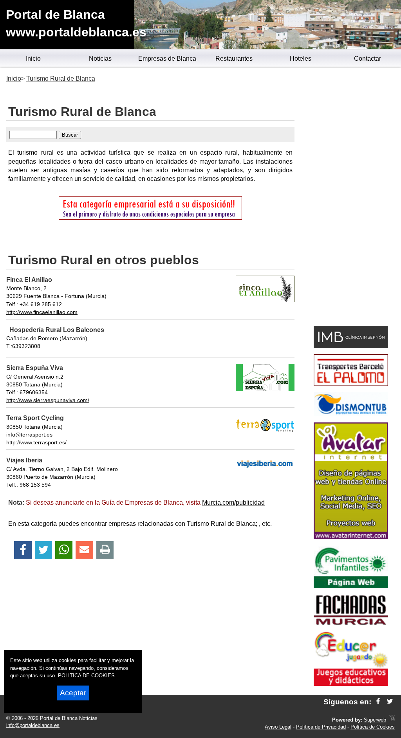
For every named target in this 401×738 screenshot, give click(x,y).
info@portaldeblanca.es (33, 725)
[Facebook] (23, 550)
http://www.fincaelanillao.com (42, 312)
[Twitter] (43, 550)
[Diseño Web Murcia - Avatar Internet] (392, 720)
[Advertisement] (351, 198)
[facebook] (378, 702)
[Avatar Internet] (351, 537)
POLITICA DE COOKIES (86, 675)
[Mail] (84, 550)
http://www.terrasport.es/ (36, 442)
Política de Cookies (372, 727)
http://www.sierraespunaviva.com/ (47, 400)
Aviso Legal (278, 727)
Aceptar (73, 693)
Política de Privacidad (321, 727)
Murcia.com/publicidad (233, 502)
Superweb (375, 720)
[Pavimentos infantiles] (351, 586)
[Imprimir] (105, 550)
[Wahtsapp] (64, 550)
